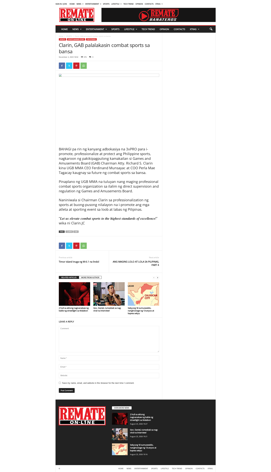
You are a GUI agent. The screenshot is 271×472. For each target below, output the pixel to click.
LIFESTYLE (115, 4)
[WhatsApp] (83, 66)
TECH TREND (128, 4)
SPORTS (106, 4)
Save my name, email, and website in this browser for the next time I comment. (98, 383)
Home (61, 36)
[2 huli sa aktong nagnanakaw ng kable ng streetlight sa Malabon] (74, 294)
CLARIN (69, 232)
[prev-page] (153, 277)
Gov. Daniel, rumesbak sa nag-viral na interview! (107, 309)
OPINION (139, 4)
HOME (72, 4)
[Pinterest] (76, 66)
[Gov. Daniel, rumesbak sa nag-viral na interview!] (109, 294)
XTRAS (157, 4)
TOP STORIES (91, 39)
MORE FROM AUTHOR (90, 277)
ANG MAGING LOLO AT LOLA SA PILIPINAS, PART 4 (136, 263)
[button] (210, 29)
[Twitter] (69, 66)
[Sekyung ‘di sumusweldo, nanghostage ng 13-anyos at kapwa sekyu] (143, 294)
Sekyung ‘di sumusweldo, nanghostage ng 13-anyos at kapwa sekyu (141, 311)
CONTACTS (149, 4)
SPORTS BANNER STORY (76, 39)
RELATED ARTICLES (69, 277)
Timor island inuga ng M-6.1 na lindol (79, 261)
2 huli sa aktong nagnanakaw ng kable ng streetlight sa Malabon (74, 309)
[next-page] (157, 277)
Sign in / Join (61, 4)
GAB (75, 232)
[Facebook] (62, 66)
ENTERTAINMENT (92, 4)
